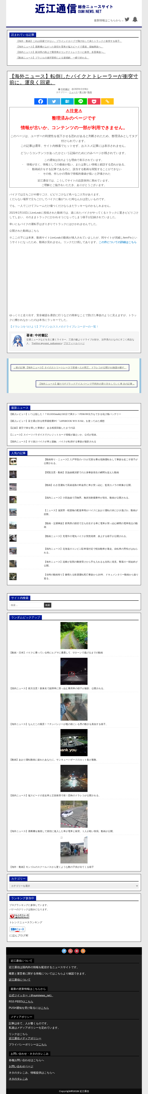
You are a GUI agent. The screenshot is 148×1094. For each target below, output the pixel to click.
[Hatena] (67, 101)
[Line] (80, 101)
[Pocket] (94, 101)
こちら (45, 1007)
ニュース (73, 92)
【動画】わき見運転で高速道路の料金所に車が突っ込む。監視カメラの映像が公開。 (88, 485)
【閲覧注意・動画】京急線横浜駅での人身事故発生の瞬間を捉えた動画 (81, 472)
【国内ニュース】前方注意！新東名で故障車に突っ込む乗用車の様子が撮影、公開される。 (57, 688)
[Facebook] (40, 101)
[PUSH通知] (135, 20)
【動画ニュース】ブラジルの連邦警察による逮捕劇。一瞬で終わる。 (52, 57)
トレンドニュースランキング (25, 922)
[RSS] (83, 951)
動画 (90, 92)
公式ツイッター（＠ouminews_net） (31, 995)
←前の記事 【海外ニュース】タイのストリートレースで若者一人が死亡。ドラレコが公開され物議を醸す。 (70, 367)
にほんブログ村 (18, 935)
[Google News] (70, 951)
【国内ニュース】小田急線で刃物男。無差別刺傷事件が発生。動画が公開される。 (87, 497)
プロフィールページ (74, 343)
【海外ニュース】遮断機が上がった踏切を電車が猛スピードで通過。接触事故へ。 (59, 46)
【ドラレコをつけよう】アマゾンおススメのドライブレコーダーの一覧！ (54, 326)
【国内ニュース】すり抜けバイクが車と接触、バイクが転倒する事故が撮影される (52, 441)
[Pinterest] (76, 951)
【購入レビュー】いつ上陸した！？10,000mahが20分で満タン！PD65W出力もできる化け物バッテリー (65, 414)
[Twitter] (127, 20)
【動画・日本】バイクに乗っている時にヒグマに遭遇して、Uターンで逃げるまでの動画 (56, 652)
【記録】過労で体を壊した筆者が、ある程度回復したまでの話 (42, 427)
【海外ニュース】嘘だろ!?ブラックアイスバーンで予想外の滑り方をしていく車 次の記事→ (86, 383)
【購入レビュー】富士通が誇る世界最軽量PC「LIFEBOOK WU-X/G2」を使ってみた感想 (57, 421)
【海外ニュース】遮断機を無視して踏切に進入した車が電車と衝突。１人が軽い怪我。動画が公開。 (62, 831)
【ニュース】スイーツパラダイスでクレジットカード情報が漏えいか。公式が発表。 (54, 434)
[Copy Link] (107, 101)
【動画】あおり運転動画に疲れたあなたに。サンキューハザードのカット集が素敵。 (54, 759)
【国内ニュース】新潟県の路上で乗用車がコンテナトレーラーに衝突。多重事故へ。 (61, 52)
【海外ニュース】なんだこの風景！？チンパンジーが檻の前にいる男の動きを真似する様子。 (58, 724)
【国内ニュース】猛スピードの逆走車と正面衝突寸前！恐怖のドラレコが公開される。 (55, 795)
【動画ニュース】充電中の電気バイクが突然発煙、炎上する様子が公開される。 (86, 536)
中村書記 (65, 88)
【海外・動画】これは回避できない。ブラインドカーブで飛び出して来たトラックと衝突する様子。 (69, 41)
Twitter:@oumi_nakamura (47, 343)
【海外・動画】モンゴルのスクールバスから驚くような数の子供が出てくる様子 (51, 867)
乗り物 (82, 92)
